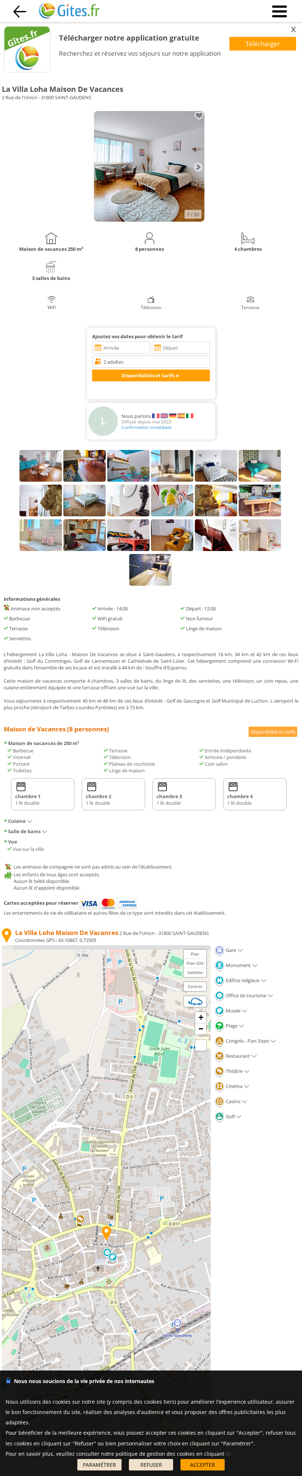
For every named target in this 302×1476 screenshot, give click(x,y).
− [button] (201, 1028)
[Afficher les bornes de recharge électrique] (195, 1001)
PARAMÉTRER (99, 1464)
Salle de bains (24, 831)
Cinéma (233, 1086)
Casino (232, 1101)
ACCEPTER (202, 1464)
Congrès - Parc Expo (247, 1040)
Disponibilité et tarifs (272, 731)
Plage (231, 1025)
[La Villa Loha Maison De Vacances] (149, 219)
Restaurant (237, 1056)
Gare (230, 950)
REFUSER (151, 1464)
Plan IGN (195, 963)
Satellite (195, 972)
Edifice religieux (242, 980)
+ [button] (201, 1017)
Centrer (195, 986)
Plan (195, 954)
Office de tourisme (245, 995)
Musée (232, 1010)
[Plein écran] (200, 1045)
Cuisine (17, 821)
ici (228, 1453)
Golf (230, 1116)
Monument (238, 965)
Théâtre (234, 1071)
